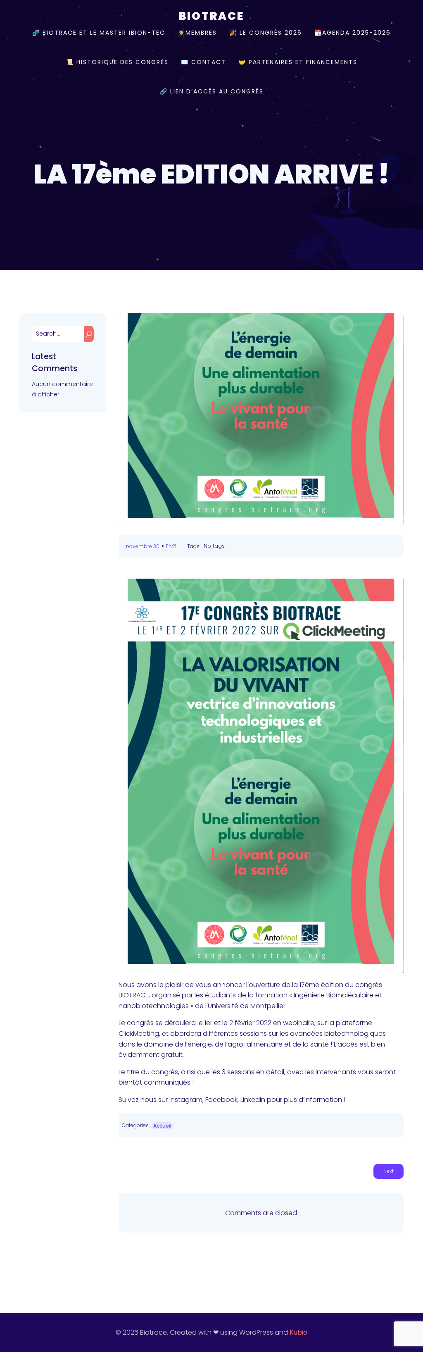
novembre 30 (142, 546)
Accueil (162, 1125)
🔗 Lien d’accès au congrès (212, 91)
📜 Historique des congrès (117, 62)
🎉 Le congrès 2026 (265, 33)
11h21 (171, 546)
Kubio (298, 1332)
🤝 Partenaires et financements (297, 62)
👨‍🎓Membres (197, 33)
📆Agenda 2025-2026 (352, 33)
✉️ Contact (203, 62)
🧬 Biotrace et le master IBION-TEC (98, 33)
